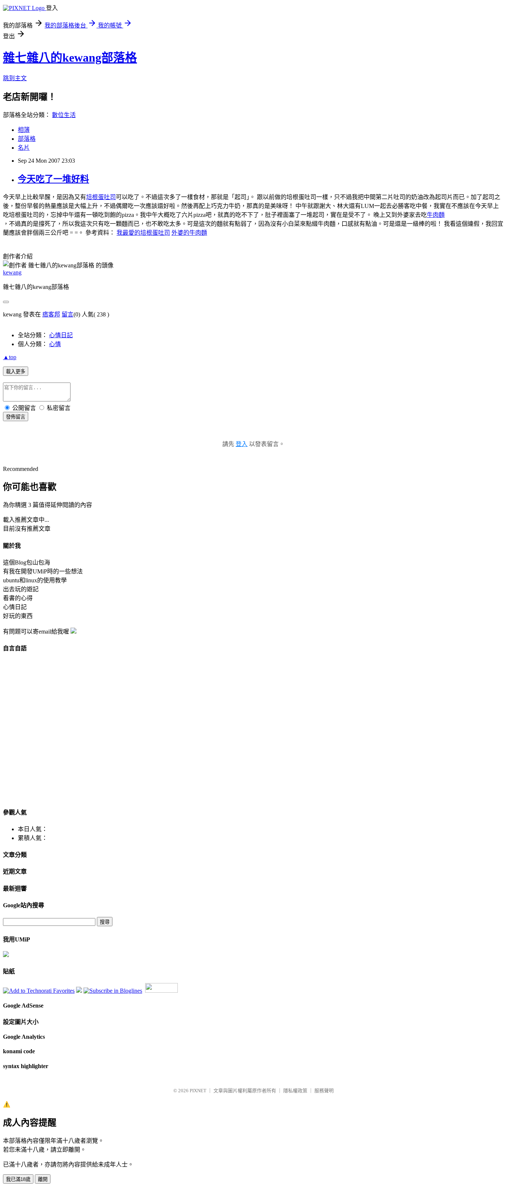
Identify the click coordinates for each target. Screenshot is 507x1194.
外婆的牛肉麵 (189, 233)
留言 (67, 314)
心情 (55, 344)
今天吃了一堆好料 (53, 179)
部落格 (27, 139)
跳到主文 (15, 78)
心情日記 (61, 335)
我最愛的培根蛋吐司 (143, 233)
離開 (43, 1179)
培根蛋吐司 (101, 197)
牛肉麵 (436, 215)
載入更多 (15, 371)
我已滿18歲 (18, 1179)
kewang (12, 272)
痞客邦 (51, 314)
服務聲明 (324, 1090)
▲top (9, 357)
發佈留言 (15, 417)
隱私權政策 (295, 1090)
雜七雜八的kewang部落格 (70, 57)
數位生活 (64, 115)
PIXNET (198, 1090)
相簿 (24, 130)
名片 (24, 147)
